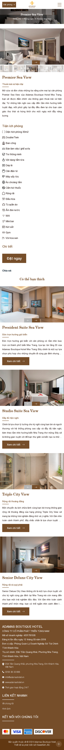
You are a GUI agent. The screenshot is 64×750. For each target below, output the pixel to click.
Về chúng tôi (8, 703)
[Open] (59, 744)
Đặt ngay (14, 258)
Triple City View (15, 494)
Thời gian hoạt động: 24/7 (17, 687)
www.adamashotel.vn (14, 682)
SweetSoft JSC (43, 745)
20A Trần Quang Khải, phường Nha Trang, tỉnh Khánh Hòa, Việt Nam (32, 665)
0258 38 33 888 (12, 672)
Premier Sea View (44, 19)
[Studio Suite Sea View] (32, 388)
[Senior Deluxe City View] (32, 555)
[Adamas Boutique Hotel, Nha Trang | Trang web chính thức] (31, 4)
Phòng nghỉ (29, 19)
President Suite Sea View (23, 328)
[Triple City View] (32, 471)
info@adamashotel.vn (14, 677)
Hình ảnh (6, 708)
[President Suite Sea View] (32, 304)
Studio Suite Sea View (20, 411)
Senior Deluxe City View (22, 578)
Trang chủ (17, 19)
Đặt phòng (7, 4)
